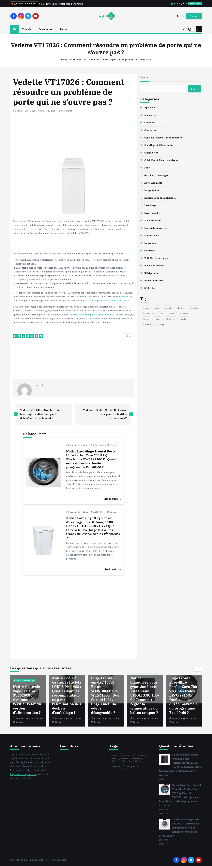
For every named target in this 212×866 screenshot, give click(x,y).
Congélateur (151, 152)
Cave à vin (150, 130)
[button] (195, 669)
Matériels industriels (155, 227)
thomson (171, 318)
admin (19, 110)
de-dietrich (149, 313)
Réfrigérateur (152, 273)
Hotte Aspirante (153, 182)
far (162, 313)
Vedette (124, 296)
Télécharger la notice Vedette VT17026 (108, 300)
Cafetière (149, 122)
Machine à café (152, 220)
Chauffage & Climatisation (159, 145)
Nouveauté (150, 242)
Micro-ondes (151, 235)
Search (145, 77)
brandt (181, 308)
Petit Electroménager (156, 258)
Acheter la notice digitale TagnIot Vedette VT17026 (96, 314)
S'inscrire (194, 16)
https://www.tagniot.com (23, 774)
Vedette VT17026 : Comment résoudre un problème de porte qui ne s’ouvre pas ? (110, 59)
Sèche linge (150, 288)
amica (146, 308)
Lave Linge (30, 110)
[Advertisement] (73, 137)
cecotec (194, 308)
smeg (158, 318)
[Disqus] (73, 615)
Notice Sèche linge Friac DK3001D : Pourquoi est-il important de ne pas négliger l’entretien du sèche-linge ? (180, 827)
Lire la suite (111, 498)
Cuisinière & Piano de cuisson (161, 160)
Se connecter (46, 29)
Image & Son (151, 190)
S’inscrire (27, 29)
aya (157, 308)
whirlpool (161, 324)
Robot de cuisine (153, 280)
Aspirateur (150, 115)
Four (147, 167)
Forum (64, 29)
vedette (128, 336)
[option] (28, 701)
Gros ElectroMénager (156, 175)
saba (172, 313)
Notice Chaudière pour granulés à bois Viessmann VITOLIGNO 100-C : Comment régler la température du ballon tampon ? (180, 762)
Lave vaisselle (152, 212)
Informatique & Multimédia (160, 197)
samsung (185, 313)
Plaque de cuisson (154, 265)
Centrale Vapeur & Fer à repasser (163, 137)
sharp (146, 318)
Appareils (149, 107)
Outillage (149, 250)
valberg (185, 318)
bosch (168, 308)
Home (64, 59)
